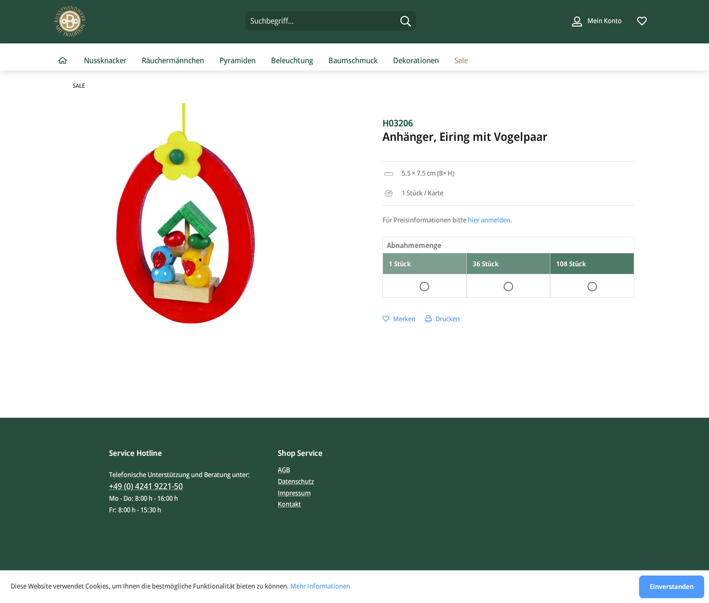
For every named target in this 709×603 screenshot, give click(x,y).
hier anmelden (489, 219)
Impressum (294, 492)
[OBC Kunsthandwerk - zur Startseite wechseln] (126, 21)
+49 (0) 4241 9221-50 (146, 486)
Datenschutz (296, 481)
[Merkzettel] (642, 21)
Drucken (447, 318)
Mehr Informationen (320, 585)
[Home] (63, 60)
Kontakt (289, 503)
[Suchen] (405, 20)
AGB (284, 469)
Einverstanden (672, 586)
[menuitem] (330, 20)
